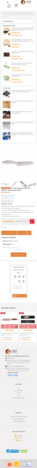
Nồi (18, 395)
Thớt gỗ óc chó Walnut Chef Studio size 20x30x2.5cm (23, 52)
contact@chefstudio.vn (17, 366)
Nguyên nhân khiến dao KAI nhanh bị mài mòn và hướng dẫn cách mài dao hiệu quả (22, 134)
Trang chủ (5, 12)
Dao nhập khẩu (23, 12)
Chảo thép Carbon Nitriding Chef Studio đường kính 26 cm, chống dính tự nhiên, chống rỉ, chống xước (23, 29)
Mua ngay (22, 233)
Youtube (19, 438)
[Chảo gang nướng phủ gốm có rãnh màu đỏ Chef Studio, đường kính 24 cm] (6, 43)
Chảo (18, 393)
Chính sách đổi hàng (18, 421)
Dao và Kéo (13, 12)
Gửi (25, 296)
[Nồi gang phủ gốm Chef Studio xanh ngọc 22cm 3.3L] (6, 78)
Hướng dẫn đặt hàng (18, 419)
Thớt (18, 388)
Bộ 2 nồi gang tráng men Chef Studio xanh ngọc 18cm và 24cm (22, 63)
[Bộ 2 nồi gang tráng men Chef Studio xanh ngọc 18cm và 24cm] (6, 66)
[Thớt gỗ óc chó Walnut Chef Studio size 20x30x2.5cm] (6, 55)
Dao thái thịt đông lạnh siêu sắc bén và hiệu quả (23, 101)
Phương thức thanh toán (26, 461)
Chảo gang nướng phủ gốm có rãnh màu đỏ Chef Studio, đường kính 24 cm (22, 40)
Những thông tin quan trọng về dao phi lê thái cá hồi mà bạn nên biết (23, 91)
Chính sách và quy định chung (18, 416)
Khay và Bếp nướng (18, 397)
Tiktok (19, 440)
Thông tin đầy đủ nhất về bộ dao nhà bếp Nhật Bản (22, 112)
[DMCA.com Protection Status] (23, 451)
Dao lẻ (31, 12)
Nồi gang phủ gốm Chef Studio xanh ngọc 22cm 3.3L (22, 75)
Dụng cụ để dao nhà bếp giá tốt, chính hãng (22, 122)
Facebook (19, 435)
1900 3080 (12, 375)
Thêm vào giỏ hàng (9, 233)
